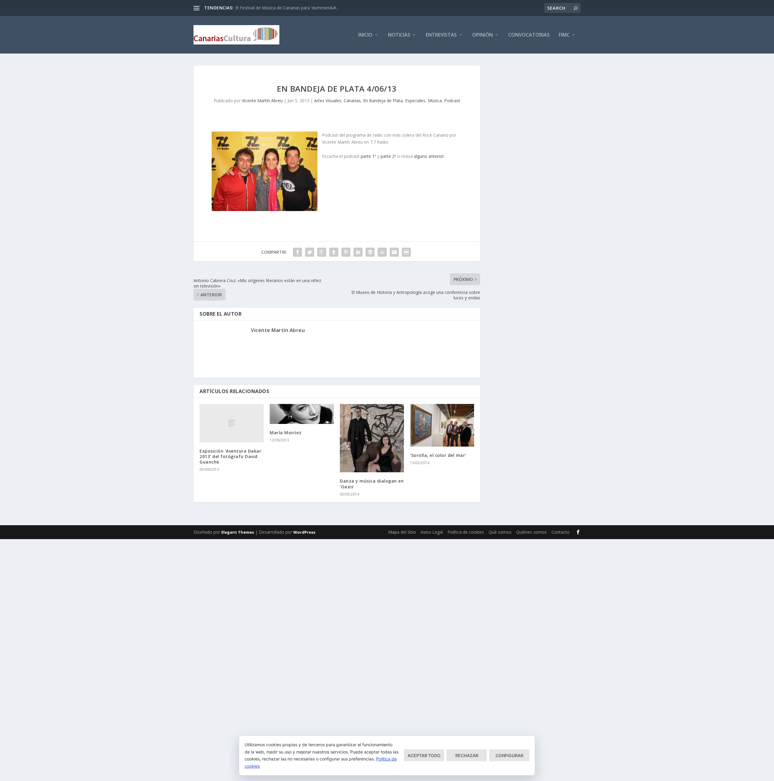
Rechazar (466, 755)
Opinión (482, 35)
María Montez (285, 432)
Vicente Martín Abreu (262, 100)
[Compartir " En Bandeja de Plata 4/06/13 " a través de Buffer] (370, 252)
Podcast (452, 100)
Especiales (415, 100)
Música (435, 100)
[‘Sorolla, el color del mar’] (442, 425)
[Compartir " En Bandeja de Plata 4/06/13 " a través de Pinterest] (346, 252)
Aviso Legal (432, 532)
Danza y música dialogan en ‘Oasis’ (372, 483)
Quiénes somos (531, 532)
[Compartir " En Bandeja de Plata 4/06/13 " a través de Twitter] (310, 252)
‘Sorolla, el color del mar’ (438, 455)
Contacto (560, 532)
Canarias (352, 100)
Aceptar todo (424, 755)
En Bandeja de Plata (383, 100)
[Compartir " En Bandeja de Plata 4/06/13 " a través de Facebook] (297, 252)
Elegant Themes (237, 532)
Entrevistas (441, 35)
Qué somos (500, 532)
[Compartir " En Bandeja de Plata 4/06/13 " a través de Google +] (322, 252)
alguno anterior (429, 156)
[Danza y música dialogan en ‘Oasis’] (372, 438)
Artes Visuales (327, 100)
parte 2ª (388, 156)
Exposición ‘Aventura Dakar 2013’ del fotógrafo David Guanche (230, 456)
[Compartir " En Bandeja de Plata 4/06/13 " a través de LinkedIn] (358, 252)
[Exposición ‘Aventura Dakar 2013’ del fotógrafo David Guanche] (232, 423)
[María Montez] (302, 414)
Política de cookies (465, 532)
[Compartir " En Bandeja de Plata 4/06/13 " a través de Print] (406, 252)
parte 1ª (368, 156)
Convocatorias (529, 35)
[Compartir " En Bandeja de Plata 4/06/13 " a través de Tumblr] (334, 252)
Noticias (399, 35)
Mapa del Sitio (402, 532)
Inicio (365, 35)
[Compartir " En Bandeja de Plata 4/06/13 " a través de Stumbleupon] (382, 252)
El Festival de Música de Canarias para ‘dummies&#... (287, 8)
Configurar (509, 755)
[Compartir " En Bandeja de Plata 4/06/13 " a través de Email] (394, 252)
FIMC (564, 35)
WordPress (304, 532)
